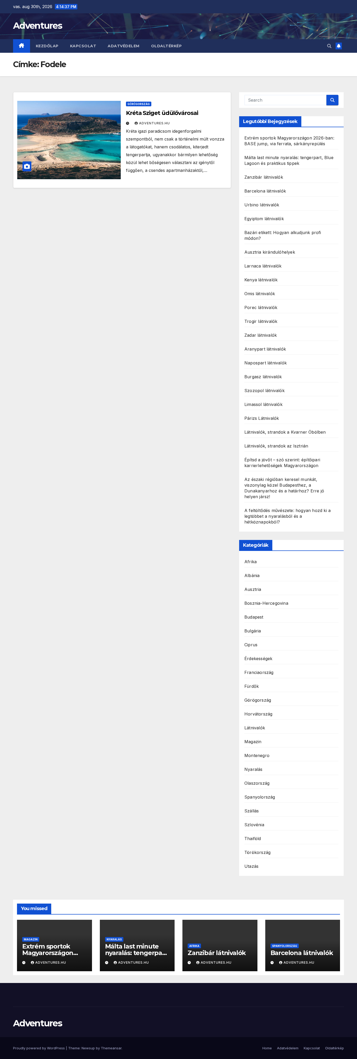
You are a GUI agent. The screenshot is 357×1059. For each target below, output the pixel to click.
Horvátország (258, 714)
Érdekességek (258, 658)
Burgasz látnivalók (263, 376)
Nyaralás (253, 769)
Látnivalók (254, 727)
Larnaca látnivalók (263, 266)
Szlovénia (254, 824)
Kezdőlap (47, 46)
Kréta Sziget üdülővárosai (162, 113)
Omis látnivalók (259, 293)
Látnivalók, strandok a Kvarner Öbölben (285, 432)
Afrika (250, 561)
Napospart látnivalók (265, 362)
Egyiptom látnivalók (264, 218)
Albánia (252, 575)
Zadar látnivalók (260, 335)
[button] (329, 46)
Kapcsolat (83, 46)
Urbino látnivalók (261, 204)
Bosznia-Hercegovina (266, 603)
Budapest (253, 617)
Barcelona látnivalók (265, 191)
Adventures (37, 25)
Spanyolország (259, 797)
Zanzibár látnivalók (263, 177)
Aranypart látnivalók (265, 349)
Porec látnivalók (260, 307)
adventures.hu (154, 123)
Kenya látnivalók (261, 279)
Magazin (252, 741)
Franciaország (259, 672)
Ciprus (250, 644)
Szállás (251, 810)
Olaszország (256, 783)
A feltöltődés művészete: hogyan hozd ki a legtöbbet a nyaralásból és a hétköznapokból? (287, 516)
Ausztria (252, 589)
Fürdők (251, 686)
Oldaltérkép (166, 46)
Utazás (251, 866)
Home (267, 1048)
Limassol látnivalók (263, 404)
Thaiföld (252, 838)
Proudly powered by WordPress (39, 1048)
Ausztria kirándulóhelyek (269, 252)
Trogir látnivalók (260, 321)
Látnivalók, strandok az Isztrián (276, 446)
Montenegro (256, 755)
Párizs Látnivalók (261, 418)
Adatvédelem (124, 46)
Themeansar (111, 1048)
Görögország (139, 104)
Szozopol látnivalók (264, 390)
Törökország (257, 852)
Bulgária (252, 630)
